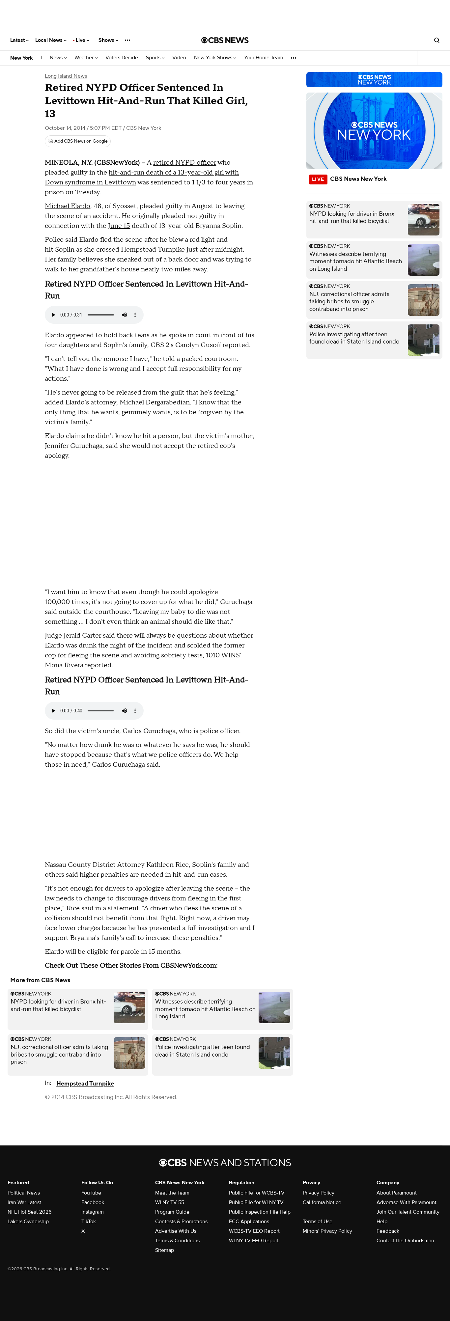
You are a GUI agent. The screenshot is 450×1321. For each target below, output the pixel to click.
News (57, 58)
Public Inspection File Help (260, 1212)
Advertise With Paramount (406, 1202)
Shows (107, 40)
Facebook (92, 1202)
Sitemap (164, 1250)
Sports (154, 58)
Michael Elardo (67, 206)
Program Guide (172, 1212)
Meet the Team (172, 1193)
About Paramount (397, 1193)
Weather (84, 58)
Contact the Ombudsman (405, 1240)
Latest (18, 40)
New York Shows (214, 58)
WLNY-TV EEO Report (254, 1240)
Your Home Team (263, 58)
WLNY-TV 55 (169, 1202)
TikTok (88, 1221)
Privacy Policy (318, 1193)
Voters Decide (121, 58)
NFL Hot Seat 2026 (29, 1212)
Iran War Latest (24, 1202)
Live (81, 40)
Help (382, 1221)
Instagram (92, 1212)
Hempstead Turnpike (85, 1083)
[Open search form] (437, 40)
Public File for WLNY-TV (256, 1202)
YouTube (91, 1193)
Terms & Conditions (177, 1240)
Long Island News (66, 76)
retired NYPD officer (184, 162)
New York (21, 58)
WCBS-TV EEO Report (254, 1231)
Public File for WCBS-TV (257, 1193)
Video (179, 58)
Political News (24, 1193)
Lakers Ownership (28, 1221)
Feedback (388, 1231)
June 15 (119, 226)
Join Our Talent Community (408, 1212)
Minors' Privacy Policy (327, 1231)
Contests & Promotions (181, 1221)
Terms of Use (317, 1221)
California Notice (322, 1202)
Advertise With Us (175, 1231)
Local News (49, 40)
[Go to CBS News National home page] (225, 40)
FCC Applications (249, 1221)
